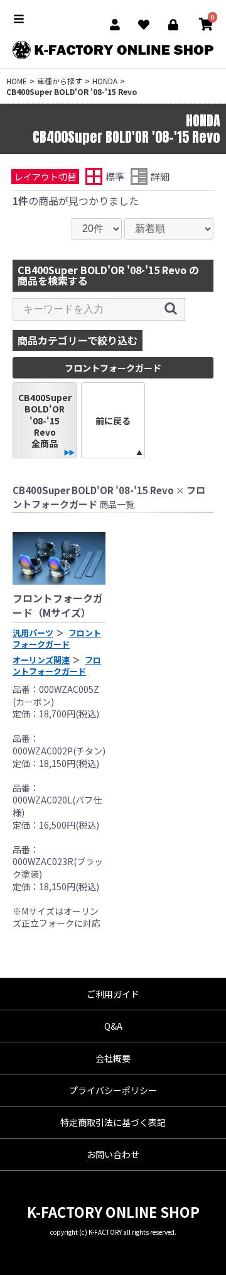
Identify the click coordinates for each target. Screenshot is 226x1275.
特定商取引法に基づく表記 (113, 1122)
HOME (16, 80)
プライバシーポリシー (113, 1090)
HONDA (104, 80)
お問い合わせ (113, 1154)
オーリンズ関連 (41, 660)
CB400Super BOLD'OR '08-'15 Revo (71, 91)
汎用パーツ (33, 633)
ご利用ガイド (113, 994)
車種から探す (59, 80)
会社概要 (113, 1058)
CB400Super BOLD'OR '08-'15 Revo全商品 (45, 420)
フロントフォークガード (57, 638)
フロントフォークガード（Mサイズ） (58, 604)
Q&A (113, 1026)
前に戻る (113, 420)
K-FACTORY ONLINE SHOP (113, 1211)
